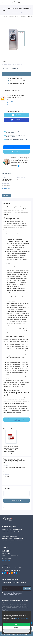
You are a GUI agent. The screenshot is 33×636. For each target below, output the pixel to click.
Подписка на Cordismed (10, 579)
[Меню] (2, 2)
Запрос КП (16, 74)
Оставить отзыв (16, 500)
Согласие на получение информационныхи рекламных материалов (12, 541)
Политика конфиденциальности (9, 534)
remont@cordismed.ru (6, 563)
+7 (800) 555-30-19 (6, 551)
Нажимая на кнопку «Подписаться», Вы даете (15, 593)
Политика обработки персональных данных (12, 529)
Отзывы (23, 16)
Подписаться (27, 588)
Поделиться (5, 195)
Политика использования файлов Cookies (11, 531)
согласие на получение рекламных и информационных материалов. (13, 594)
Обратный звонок (6, 553)
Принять (16, 624)
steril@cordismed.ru (14, 102)
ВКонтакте (17, 147)
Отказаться (16, 630)
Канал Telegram (18, 151)
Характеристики (13, 16)
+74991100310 (12, 104)
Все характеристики (6, 188)
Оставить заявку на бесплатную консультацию (16, 419)
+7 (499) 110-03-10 (6, 550)
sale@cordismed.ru (6, 560)
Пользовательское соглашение (9, 536)
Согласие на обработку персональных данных (12, 538)
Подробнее (16, 627)
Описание (4, 16)
